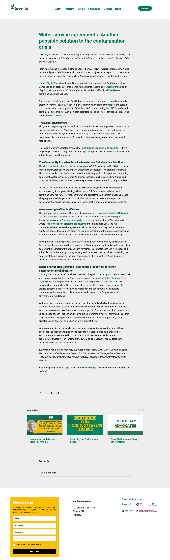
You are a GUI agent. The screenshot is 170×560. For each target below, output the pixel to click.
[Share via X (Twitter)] (46, 393)
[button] (58, 8)
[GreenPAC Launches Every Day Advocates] (125, 425)
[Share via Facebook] (40, 393)
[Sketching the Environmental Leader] (85, 425)
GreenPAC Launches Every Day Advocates (124, 440)
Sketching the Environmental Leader (84, 440)
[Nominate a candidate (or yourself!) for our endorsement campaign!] (44, 425)
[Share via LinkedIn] (52, 393)
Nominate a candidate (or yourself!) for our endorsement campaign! (42, 440)
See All (141, 410)
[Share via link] (58, 393)
